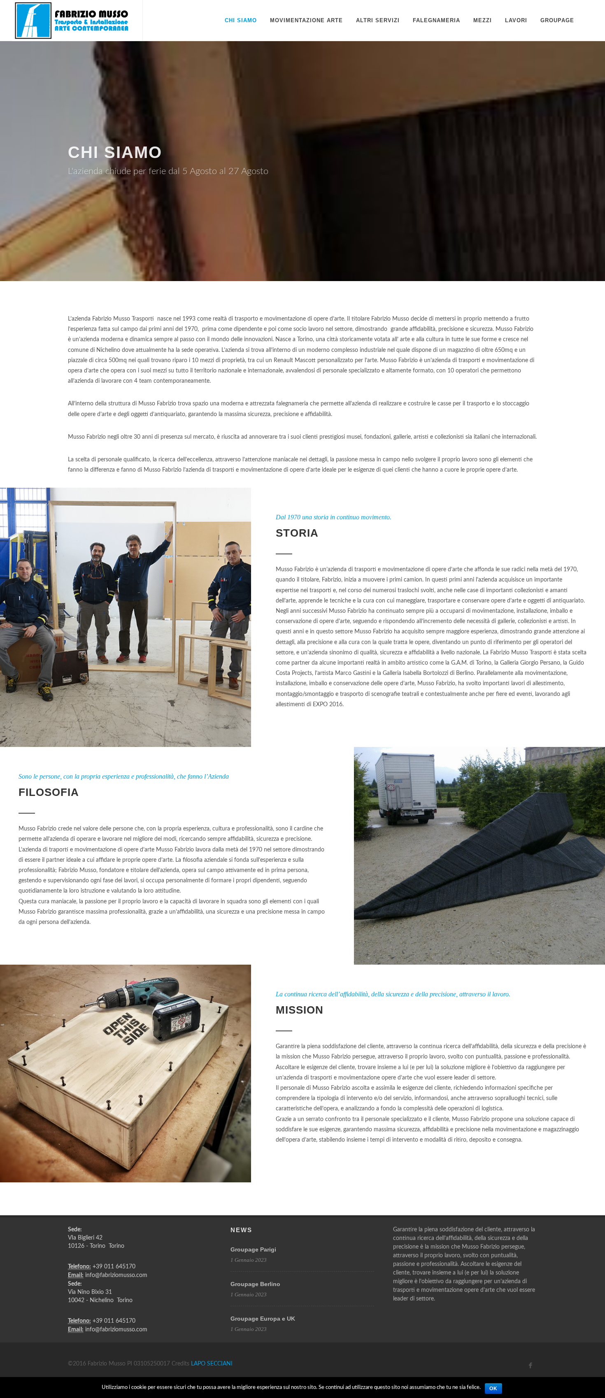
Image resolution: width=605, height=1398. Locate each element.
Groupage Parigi (253, 1249)
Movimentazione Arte (306, 20)
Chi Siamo (241, 20)
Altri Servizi (378, 20)
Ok (493, 1388)
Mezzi (482, 20)
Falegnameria (436, 20)
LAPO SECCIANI (212, 1364)
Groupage (557, 20)
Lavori (516, 20)
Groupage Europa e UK (262, 1318)
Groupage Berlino (255, 1284)
